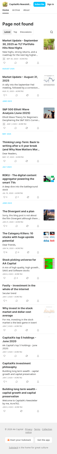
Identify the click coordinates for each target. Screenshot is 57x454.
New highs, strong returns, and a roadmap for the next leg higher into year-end (19, 53)
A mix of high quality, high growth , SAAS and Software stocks (21, 269)
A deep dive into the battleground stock (20, 188)
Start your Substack (20, 439)
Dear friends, (9, 244)
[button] (5, 10)
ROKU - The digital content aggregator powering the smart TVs (19, 179)
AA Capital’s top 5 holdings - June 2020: (19, 347)
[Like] (4, 63)
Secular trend (9, 293)
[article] (28, 52)
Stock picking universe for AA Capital (19, 261)
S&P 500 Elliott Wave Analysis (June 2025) (16, 111)
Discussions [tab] (25, 32)
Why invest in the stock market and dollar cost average (17, 312)
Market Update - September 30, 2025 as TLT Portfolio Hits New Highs (20, 44)
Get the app (43, 439)
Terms (37, 429)
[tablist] (17, 32)
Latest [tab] (7, 32)
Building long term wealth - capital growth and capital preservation (20, 372)
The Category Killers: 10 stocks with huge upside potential (18, 237)
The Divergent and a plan (18, 211)
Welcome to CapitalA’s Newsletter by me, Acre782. (19, 402)
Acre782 (24, 59)
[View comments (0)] (16, 63)
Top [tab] (15, 32)
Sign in (50, 4)
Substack (13, 447)
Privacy (28, 429)
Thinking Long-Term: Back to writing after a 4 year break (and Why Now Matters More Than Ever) (20, 146)
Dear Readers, (9, 153)
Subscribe (39, 4)
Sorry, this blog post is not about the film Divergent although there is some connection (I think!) (21, 217)
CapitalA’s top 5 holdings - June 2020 (19, 339)
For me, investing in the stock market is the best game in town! (19, 321)
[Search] (51, 32)
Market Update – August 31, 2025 (20, 78)
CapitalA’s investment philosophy (16, 365)
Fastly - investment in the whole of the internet (18, 287)
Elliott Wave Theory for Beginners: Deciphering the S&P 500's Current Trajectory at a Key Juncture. (20, 118)
